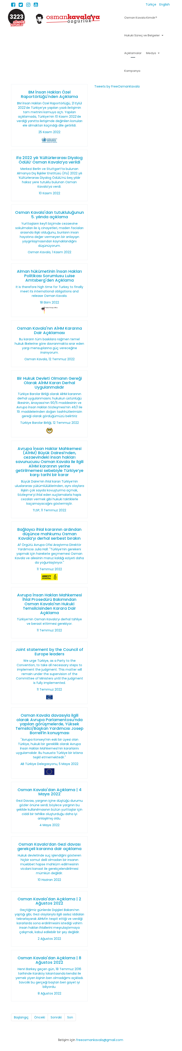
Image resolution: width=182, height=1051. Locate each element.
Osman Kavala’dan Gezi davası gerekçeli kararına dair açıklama (49, 846)
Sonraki (56, 1017)
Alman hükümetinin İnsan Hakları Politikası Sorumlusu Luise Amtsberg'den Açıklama (49, 276)
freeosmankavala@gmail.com (99, 1040)
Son (70, 1017)
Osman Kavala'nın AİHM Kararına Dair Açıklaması (49, 330)
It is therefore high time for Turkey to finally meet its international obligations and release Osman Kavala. (49, 291)
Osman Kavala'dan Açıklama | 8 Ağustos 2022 (49, 960)
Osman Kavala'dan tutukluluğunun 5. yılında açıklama (49, 215)
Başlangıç (21, 1017)
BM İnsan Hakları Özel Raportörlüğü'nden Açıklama (49, 94)
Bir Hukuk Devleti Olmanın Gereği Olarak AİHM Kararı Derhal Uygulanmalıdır (49, 383)
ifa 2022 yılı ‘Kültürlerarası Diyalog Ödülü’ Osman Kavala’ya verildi (49, 160)
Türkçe (151, 4)
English (164, 4)
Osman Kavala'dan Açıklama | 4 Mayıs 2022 (49, 792)
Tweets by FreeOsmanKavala (117, 86)
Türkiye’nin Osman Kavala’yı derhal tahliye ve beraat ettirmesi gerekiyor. (49, 621)
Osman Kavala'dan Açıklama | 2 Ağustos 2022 (49, 901)
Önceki (39, 1017)
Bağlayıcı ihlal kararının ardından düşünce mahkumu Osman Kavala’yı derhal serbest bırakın (49, 534)
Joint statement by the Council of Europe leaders (49, 652)
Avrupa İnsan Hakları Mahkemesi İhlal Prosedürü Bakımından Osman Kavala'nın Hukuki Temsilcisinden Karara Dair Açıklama (49, 603)
